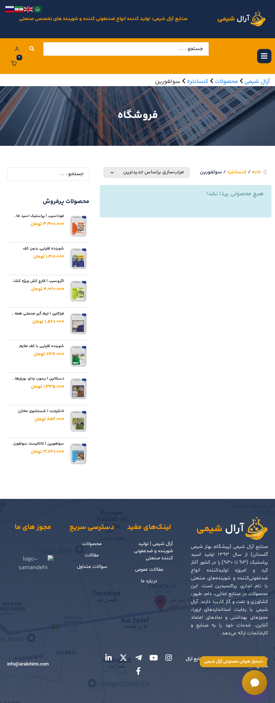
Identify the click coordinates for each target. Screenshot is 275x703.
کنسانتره (237, 172)
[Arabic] (38, 9)
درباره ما (149, 581)
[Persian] (19, 9)
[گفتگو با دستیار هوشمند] (254, 682)
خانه (256, 172)
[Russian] (10, 9)
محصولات (92, 543)
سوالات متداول (92, 566)
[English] (28, 9)
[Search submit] (32, 49)
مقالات (92, 555)
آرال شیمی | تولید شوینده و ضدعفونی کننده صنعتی (153, 550)
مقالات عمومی (149, 569)
